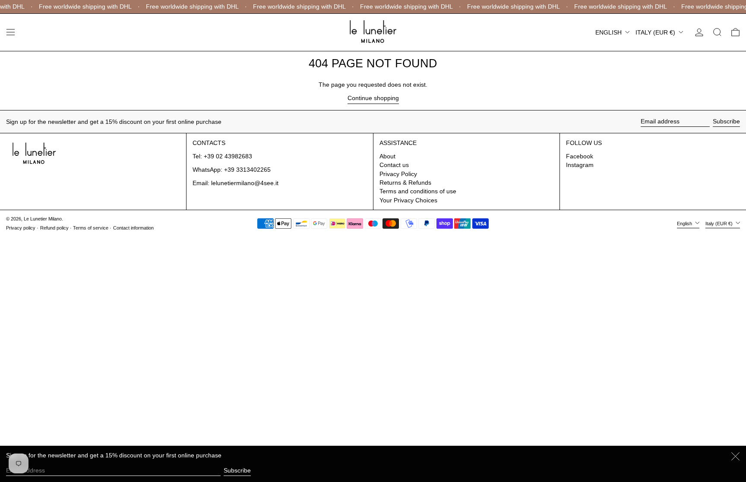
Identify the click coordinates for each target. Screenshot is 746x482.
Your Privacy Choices (408, 200)
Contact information (133, 227)
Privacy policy (20, 227)
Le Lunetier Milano (43, 218)
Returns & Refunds (405, 182)
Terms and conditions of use (417, 191)
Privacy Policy (398, 173)
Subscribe (726, 121)
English (609, 32)
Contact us (394, 164)
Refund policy (54, 227)
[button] (717, 32)
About (387, 156)
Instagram (580, 164)
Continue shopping (373, 98)
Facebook (579, 156)
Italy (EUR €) (656, 32)
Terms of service (90, 227)
